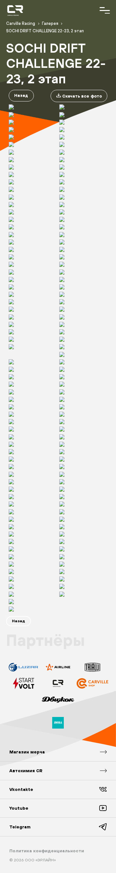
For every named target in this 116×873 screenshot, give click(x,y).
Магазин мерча (27, 751)
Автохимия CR (26, 770)
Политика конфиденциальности (46, 850)
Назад (21, 95)
